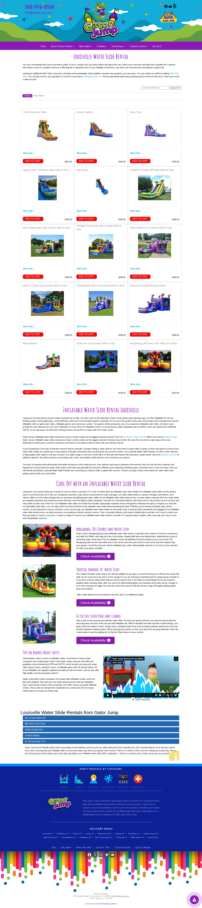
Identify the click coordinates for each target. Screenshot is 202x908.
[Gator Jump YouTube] (170, 7)
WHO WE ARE (83, 847)
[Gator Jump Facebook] (166, 7)
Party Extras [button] (118, 46)
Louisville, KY (47, 834)
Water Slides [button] (85, 46)
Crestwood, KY (121, 837)
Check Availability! (94, 556)
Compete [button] (101, 46)
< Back (27, 96)
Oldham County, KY (150, 834)
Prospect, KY (119, 834)
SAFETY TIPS (103, 847)
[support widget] (194, 899)
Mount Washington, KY (103, 837)
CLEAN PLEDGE (122, 847)
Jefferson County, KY (50, 837)
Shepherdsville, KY (104, 834)
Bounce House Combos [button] (62, 46)
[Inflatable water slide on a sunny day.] (47, 540)
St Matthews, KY (62, 834)
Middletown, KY (85, 837)
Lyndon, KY (89, 834)
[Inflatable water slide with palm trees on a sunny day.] (39, 580)
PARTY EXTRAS (138, 787)
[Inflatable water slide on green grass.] (39, 627)
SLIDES (79, 787)
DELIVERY (66, 847)
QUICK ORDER (142, 847)
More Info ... (29, 153)
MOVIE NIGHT (123, 787)
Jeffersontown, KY (137, 837)
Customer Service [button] (138, 46)
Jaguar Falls (170, 437)
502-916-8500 (39, 6)
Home (43, 46)
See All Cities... (153, 837)
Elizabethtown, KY (69, 837)
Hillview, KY (77, 834)
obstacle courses (168, 454)
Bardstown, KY (133, 834)
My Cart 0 (157, 46)
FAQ (54, 847)
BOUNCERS (64, 787)
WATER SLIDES (108, 787)
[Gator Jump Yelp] (174, 7)
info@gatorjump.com (38, 12)
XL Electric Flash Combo (135, 437)
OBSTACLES (94, 787)
